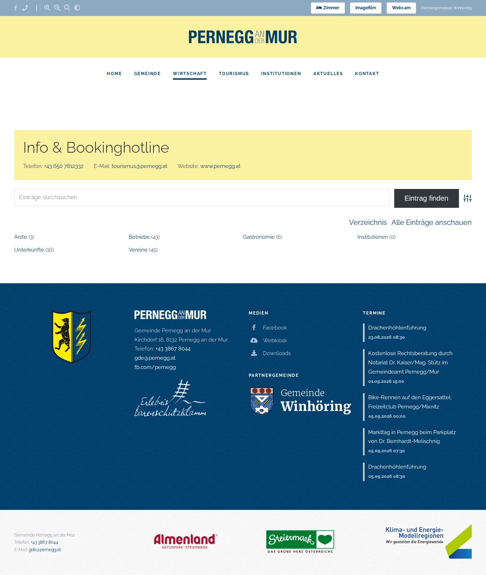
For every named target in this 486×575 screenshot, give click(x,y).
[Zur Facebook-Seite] (18, 8)
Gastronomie (259, 237)
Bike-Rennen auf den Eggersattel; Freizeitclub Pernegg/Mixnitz (409, 402)
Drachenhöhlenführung (397, 328)
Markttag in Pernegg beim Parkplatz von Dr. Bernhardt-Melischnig (412, 437)
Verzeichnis (368, 222)
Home (114, 73)
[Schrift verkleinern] (57, 7)
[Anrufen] (27, 8)
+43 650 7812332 (64, 166)
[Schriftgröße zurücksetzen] (67, 7)
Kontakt (367, 73)
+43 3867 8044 (172, 348)
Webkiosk (275, 340)
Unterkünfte (29, 250)
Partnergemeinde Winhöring (446, 8)
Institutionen (281, 73)
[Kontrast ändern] (77, 7)
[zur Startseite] (243, 36)
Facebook (275, 328)
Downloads (277, 353)
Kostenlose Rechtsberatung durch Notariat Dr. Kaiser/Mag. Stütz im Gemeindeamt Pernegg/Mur (410, 362)
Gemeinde (147, 73)
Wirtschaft (190, 73)
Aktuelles (328, 73)
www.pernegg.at (220, 166)
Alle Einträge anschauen (431, 222)
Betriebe (139, 237)
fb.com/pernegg (155, 367)
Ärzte (20, 237)
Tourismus (234, 73)
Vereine (138, 250)
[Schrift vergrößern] (47, 7)
